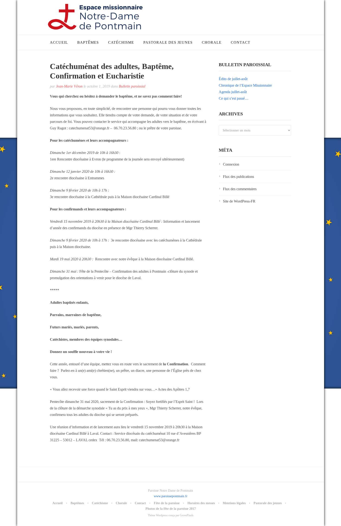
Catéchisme (121, 42)
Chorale (212, 42)
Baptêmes (88, 42)
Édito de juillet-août (233, 79)
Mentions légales (234, 503)
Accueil (59, 42)
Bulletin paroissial (132, 86)
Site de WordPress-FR (239, 201)
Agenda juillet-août (233, 92)
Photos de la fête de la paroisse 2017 (170, 508)
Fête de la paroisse (167, 503)
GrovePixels (186, 515)
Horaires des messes (201, 503)
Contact (240, 42)
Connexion (231, 164)
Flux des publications (238, 177)
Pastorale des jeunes (168, 42)
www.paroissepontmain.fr (170, 496)
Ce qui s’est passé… (233, 98)
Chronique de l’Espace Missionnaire (245, 85)
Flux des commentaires (240, 189)
